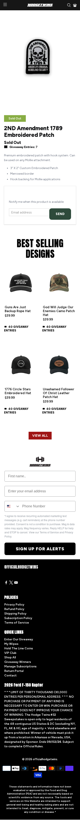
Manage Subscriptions (20, 666)
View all (40, 435)
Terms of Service (16, 622)
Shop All (10, 657)
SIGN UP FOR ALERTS (40, 548)
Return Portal (13, 671)
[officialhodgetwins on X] (11, 583)
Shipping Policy (15, 613)
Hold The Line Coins (18, 648)
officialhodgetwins (45, 759)
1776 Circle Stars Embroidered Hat (18, 391)
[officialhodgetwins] (40, 5)
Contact (10, 675)
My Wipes (11, 644)
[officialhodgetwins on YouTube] (16, 583)
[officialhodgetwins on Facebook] (6, 583)
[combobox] (12, 506)
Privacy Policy (14, 604)
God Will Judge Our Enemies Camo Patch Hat (59, 311)
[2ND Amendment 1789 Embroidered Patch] (40, 60)
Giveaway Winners (17, 662)
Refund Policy (14, 609)
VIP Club (10, 653)
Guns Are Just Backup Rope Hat (18, 309)
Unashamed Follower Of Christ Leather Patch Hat (58, 393)
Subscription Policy (18, 618)
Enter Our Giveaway (18, 639)
